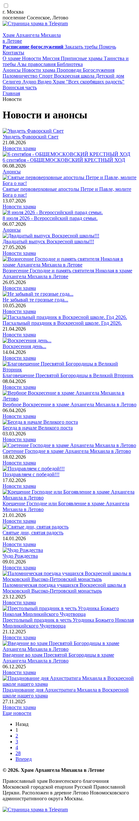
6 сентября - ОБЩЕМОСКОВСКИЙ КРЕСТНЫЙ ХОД (64, 160)
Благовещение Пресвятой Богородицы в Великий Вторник (68, 375)
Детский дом (110, 76)
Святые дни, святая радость (33, 532)
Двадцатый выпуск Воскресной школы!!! (48, 241)
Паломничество (21, 76)
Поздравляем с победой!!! (31, 474)
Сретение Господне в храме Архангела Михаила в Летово (67, 451)
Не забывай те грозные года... (35, 299)
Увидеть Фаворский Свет (31, 136)
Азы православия (37, 64)
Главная (11, 93)
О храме (12, 58)
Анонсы (12, 70)
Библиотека (70, 64)
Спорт (46, 76)
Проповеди (70, 70)
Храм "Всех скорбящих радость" (88, 81)
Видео (45, 81)
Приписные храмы (82, 58)
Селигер (12, 81)
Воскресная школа (75, 76)
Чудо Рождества (20, 556)
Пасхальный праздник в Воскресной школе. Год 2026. (62, 323)
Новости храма (39, 70)
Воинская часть (20, 87)
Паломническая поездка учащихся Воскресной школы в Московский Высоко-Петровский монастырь (64, 588)
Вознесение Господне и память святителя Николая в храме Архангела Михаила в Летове (67, 273)
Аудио (29, 81)
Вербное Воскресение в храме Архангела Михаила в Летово (69, 404)
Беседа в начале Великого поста (38, 428)
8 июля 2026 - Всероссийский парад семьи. (50, 218)
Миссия (51, 58)
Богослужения (98, 70)
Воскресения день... (24, 346)
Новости (32, 58)
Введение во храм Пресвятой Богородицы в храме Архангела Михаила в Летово (58, 657)
